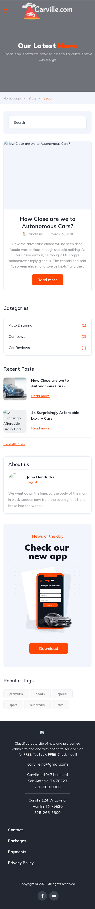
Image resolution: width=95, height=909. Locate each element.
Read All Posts (14, 444)
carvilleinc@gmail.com (47, 764)
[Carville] (48, 733)
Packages (17, 840)
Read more (48, 279)
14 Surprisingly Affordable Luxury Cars (55, 415)
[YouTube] (54, 896)
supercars (37, 705)
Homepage (12, 98)
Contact (15, 829)
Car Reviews (19, 347)
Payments (17, 851)
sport (13, 705)
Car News (17, 336)
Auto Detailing (20, 325)
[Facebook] (42, 896)
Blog (32, 98)
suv (60, 705)
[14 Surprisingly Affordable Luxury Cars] (15, 421)
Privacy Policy (21, 862)
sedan (40, 694)
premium (16, 694)
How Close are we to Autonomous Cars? (47, 222)
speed (62, 694)
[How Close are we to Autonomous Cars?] (47, 175)
